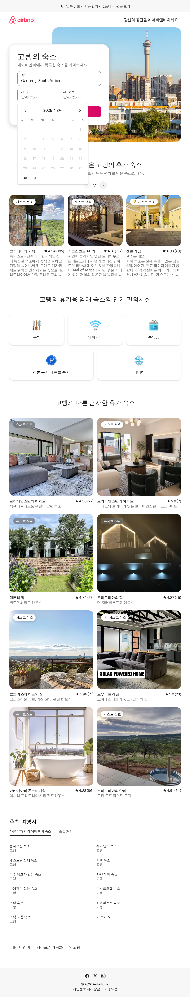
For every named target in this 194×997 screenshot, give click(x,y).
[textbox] (38, 97)
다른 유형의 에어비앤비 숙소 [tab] (30, 831)
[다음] (103, 185)
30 (25, 178)
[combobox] (59, 80)
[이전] (87, 185)
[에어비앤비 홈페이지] (21, 19)
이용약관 (111, 989)
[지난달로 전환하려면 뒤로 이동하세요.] (25, 110)
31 (34, 178)
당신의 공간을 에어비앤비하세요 (151, 19)
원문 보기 (123, 6)
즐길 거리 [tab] (66, 831)
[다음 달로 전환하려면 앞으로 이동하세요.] (80, 110)
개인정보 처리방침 (86, 989)
